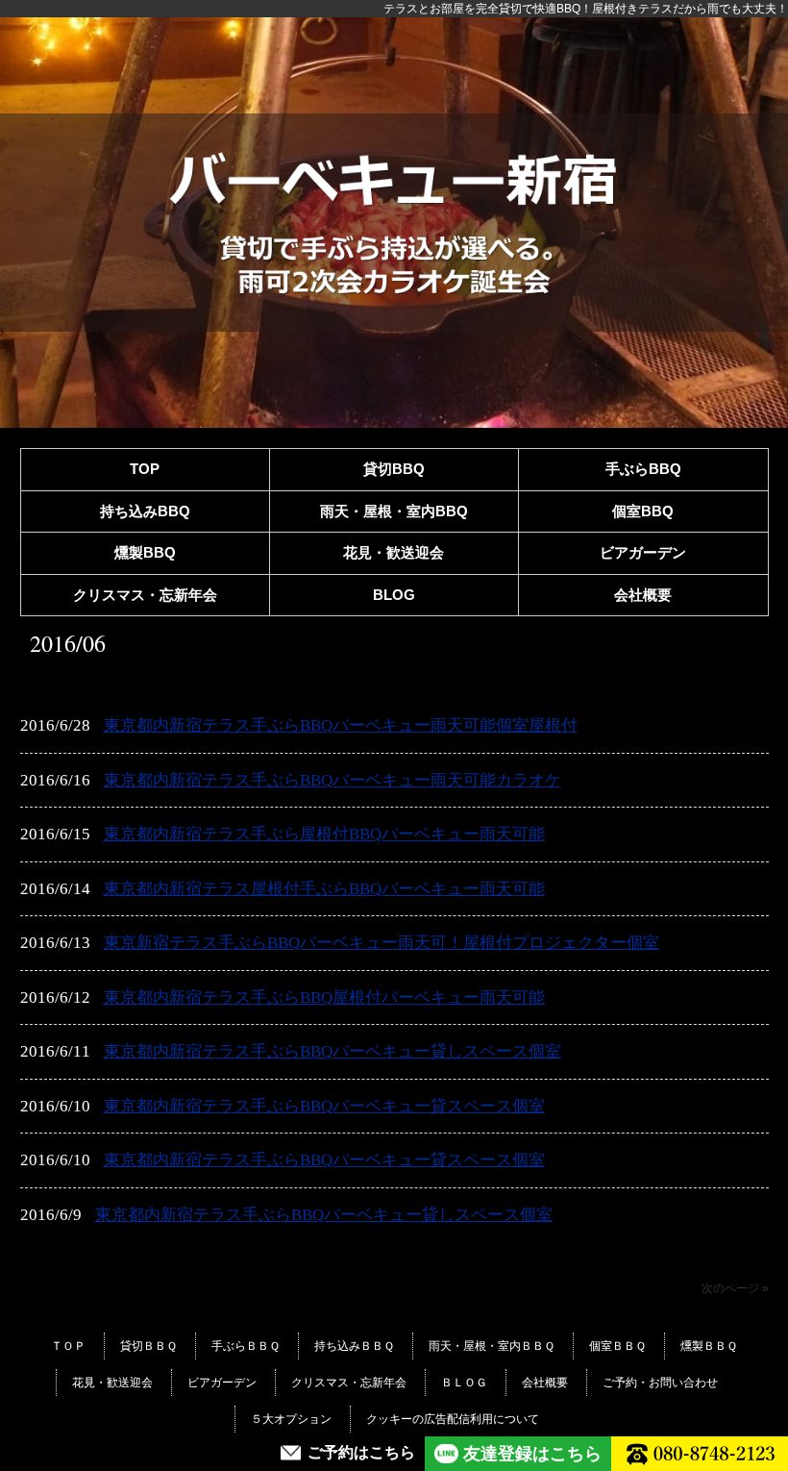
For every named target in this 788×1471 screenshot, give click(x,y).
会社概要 (643, 594)
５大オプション (291, 1419)
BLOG (394, 594)
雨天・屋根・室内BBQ (394, 511)
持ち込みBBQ (145, 511)
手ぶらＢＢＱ (245, 1346)
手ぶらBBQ (643, 469)
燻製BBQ (145, 552)
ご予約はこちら (361, 1452)
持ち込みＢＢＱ (354, 1346)
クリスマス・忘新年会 (145, 594)
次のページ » (735, 1288)
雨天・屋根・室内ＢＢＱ (491, 1346)
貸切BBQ (394, 469)
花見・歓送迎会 (393, 552)
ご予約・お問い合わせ (660, 1382)
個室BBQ (643, 511)
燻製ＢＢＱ (708, 1346)
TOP (145, 469)
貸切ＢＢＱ (148, 1346)
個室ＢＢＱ (617, 1346)
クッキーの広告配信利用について (452, 1419)
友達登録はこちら (532, 1453)
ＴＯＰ (68, 1346)
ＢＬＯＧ (464, 1382)
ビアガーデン (643, 552)
